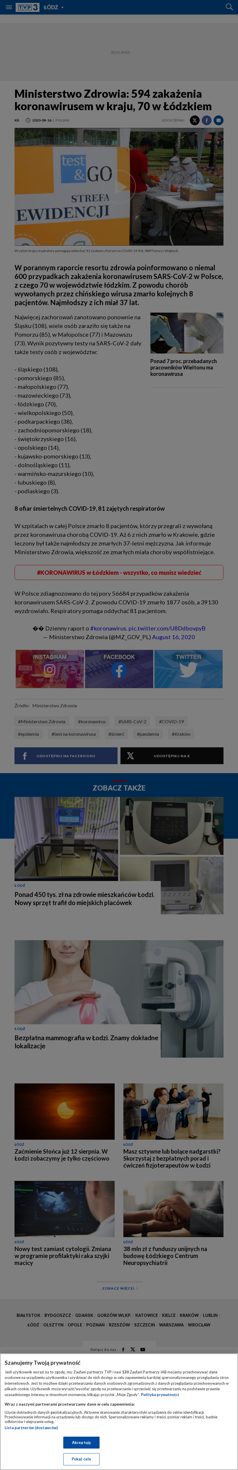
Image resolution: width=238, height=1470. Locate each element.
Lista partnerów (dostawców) (31, 1427)
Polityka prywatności (160, 1394)
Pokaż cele (81, 1459)
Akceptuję (81, 1442)
